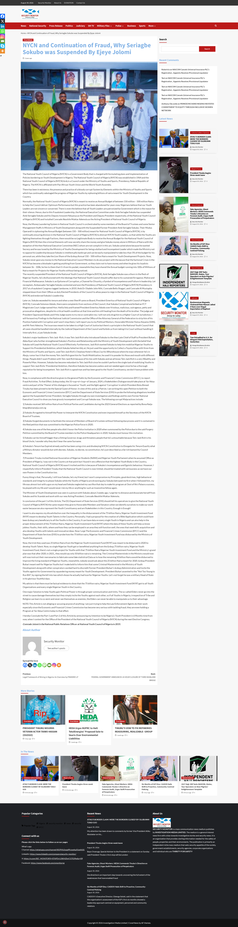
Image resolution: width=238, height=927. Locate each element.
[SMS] (44, 665)
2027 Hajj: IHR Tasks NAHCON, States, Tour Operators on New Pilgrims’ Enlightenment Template (196, 787)
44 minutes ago (109, 795)
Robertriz (166, 69)
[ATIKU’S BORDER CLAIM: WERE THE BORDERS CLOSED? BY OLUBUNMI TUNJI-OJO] (40, 768)
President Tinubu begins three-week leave (105, 843)
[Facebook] (25, 665)
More (151, 25)
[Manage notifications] (5, 922)
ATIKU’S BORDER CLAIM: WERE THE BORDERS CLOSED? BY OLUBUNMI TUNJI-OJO (39, 787)
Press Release (55, 25)
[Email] (49, 665)
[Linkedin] (35, 665)
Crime (193, 333)
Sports (142, 25)
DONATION (69, 3)
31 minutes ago (69, 790)
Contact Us (80, 3)
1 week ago (74, 742)
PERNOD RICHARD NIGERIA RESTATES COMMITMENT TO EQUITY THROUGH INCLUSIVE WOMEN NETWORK (188, 107)
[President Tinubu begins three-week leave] (79, 768)
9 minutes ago (29, 793)
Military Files (103, 25)
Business (131, 25)
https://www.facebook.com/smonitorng (47, 863)
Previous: (50, 676)
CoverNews (133, 923)
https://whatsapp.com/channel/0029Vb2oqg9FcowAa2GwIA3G (57, 849)
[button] (215, 26)
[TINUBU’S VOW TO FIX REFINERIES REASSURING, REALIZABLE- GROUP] (135, 710)
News (23, 25)
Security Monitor (44, 3)
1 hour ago (147, 793)
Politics (69, 25)
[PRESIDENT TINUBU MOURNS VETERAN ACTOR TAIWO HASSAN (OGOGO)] (43, 710)
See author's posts (56, 648)
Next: (123, 677)
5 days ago (28, 739)
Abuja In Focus (196, 169)
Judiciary (80, 25)
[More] (59, 665)
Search (163, 39)
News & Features (196, 205)
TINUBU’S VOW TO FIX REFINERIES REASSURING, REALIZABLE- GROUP (133, 729)
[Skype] (2, 46)
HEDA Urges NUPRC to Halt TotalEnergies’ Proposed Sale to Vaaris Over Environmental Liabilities (86, 733)
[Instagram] (54, 665)
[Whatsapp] (39, 665)
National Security (37, 25)
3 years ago (28, 58)
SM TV (91, 25)
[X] (30, 665)
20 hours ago (187, 793)
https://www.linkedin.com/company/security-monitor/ (53, 854)
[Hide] (1, 56)
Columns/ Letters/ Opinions (200, 133)
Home (23, 33)
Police (118, 25)
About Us (57, 3)
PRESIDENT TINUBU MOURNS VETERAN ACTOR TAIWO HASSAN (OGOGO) (40, 731)
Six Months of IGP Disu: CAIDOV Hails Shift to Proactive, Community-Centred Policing (158, 787)
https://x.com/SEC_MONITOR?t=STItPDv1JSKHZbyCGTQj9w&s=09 (53, 858)
